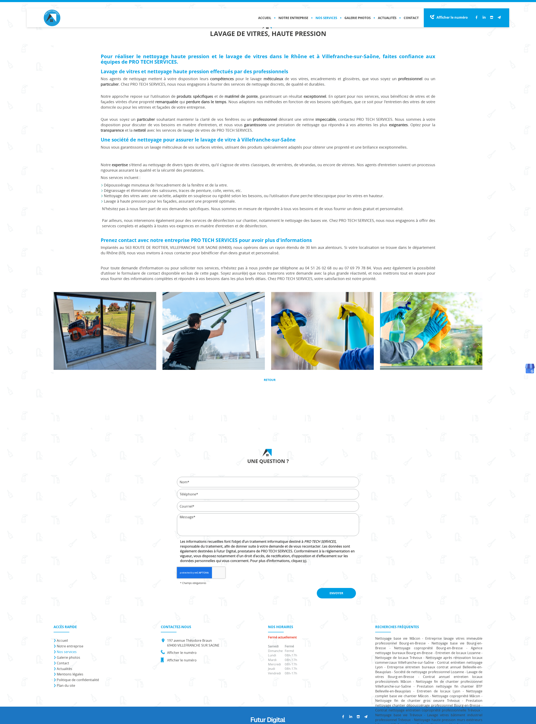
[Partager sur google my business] (491, 17)
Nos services (326, 18)
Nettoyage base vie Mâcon (397, 638)
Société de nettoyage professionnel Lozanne (429, 672)
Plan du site (66, 685)
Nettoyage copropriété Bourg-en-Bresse (428, 648)
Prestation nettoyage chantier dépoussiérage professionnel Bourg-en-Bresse (428, 703)
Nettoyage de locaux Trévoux (398, 657)
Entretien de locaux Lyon (438, 691)
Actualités (387, 18)
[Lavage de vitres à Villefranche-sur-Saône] (105, 331)
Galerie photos (357, 18)
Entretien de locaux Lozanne (458, 653)
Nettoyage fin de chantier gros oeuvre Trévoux (417, 700)
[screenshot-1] (213, 331)
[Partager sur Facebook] (476, 17)
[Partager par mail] (499, 17)
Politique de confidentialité (78, 680)
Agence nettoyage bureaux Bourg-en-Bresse (428, 650)
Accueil (264, 18)
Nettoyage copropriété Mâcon (456, 696)
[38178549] (431, 331)
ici (304, 560)
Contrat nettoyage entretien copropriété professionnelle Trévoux (427, 710)
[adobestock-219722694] (322, 331)
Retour (269, 380)
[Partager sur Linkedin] (484, 17)
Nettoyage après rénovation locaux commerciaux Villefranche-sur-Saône (428, 660)
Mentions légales (70, 674)
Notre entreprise (293, 18)
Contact (411, 18)
